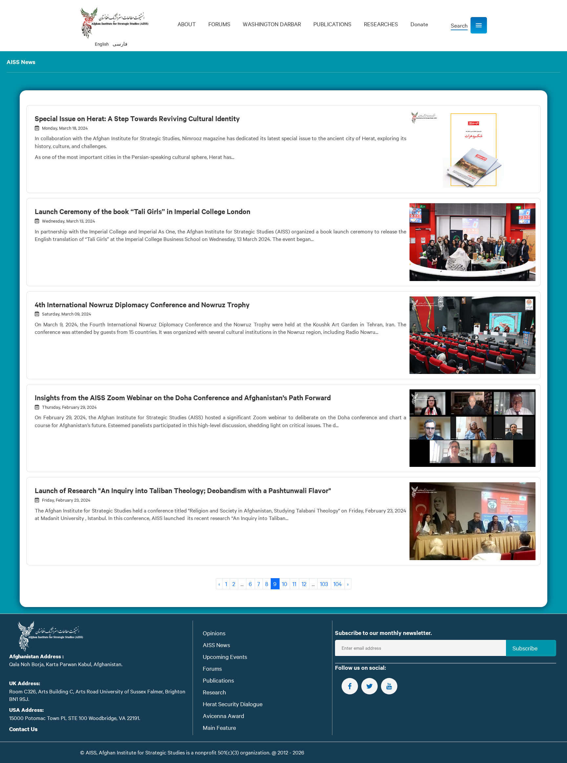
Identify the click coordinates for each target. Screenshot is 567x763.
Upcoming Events (225, 656)
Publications (218, 680)
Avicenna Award (223, 715)
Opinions (214, 633)
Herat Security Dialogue (232, 704)
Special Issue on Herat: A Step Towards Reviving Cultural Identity (137, 118)
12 (304, 583)
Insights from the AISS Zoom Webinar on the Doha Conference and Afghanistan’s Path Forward (183, 397)
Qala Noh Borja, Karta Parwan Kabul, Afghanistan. (65, 663)
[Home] (114, 23)
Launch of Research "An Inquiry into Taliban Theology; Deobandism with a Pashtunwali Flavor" (183, 490)
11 (294, 583)
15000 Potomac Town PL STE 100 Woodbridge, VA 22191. (74, 717)
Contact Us (23, 729)
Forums (212, 668)
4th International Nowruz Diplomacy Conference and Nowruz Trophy (142, 304)
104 (337, 583)
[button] (479, 25)
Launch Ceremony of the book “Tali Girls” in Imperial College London (142, 211)
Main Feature (219, 727)
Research (214, 692)
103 (324, 583)
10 (284, 583)
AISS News (216, 644)
